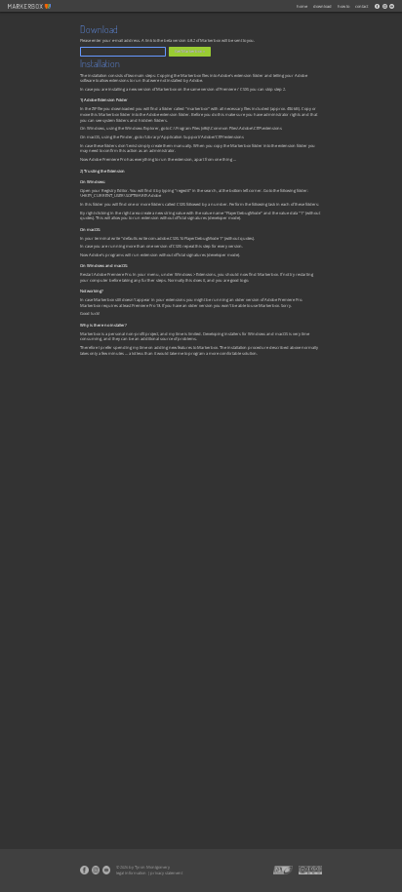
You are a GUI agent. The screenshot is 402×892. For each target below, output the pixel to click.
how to (343, 6)
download (322, 6)
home (302, 6)
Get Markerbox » (190, 51)
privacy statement (166, 873)
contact (361, 6)
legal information (131, 873)
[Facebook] (378, 7)
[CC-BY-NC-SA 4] (310, 869)
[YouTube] (392, 7)
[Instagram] (384, 7)
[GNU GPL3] (283, 869)
